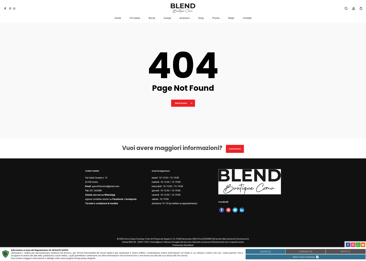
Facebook (117, 199)
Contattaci (235, 148)
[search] (346, 8)
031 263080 (96, 190)
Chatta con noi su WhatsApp (100, 195)
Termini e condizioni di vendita (101, 203)
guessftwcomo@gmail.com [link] (105, 186)
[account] (353, 8)
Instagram (131, 199)
